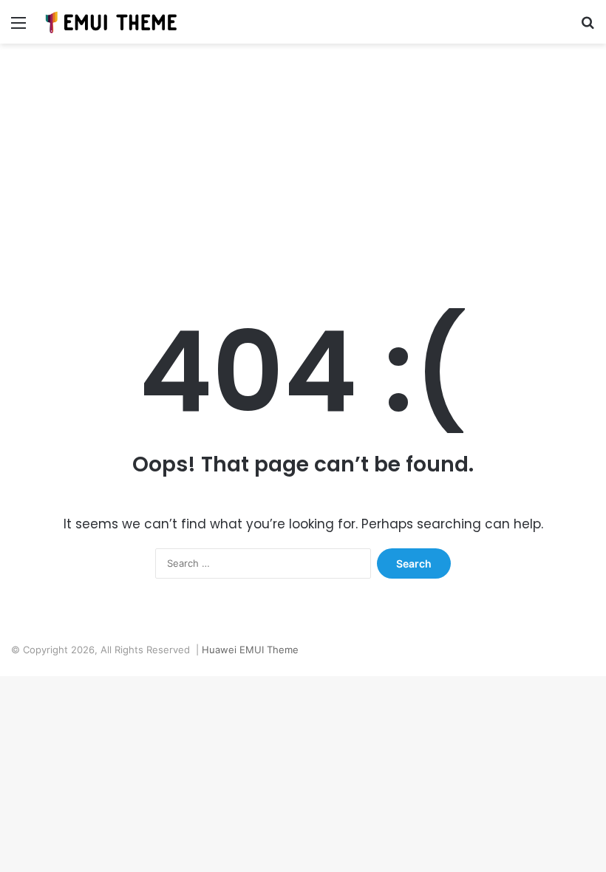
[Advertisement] (303, 169)
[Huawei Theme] (111, 21)
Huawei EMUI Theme (250, 649)
